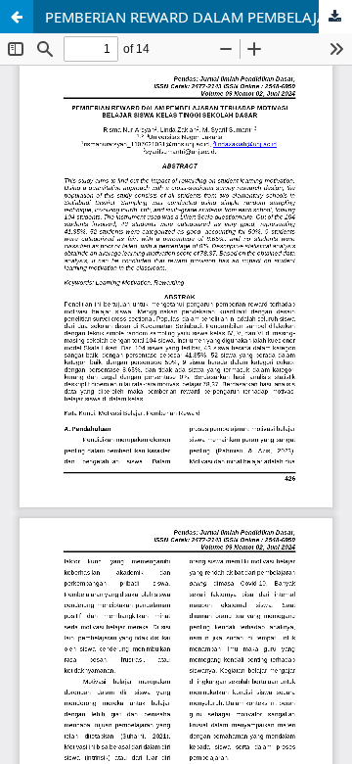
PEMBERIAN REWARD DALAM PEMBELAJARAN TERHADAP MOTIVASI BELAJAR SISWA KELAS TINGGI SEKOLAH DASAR (198, 16)
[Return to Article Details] (16, 16)
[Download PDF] (335, 16)
